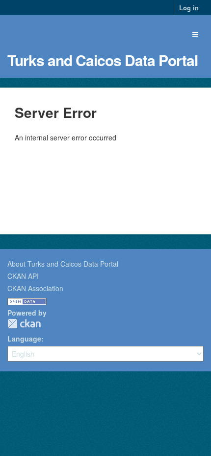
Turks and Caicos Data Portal (102, 59)
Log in (189, 7)
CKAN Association (35, 288)
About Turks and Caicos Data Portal (62, 264)
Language (24, 338)
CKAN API (23, 276)
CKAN (24, 324)
